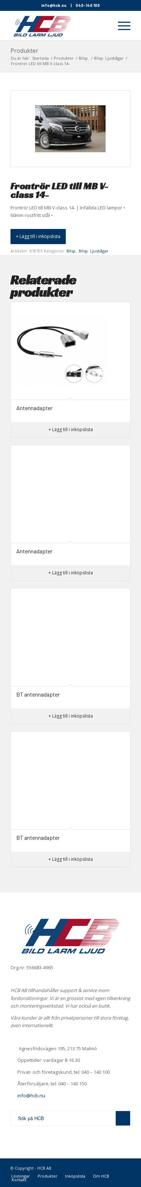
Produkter (24, 51)
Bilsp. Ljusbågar (93, 251)
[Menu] (121, 25)
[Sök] (103, 25)
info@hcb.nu (54, 5)
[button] (38, 236)
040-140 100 (88, 5)
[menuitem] (103, 25)
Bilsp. (72, 251)
